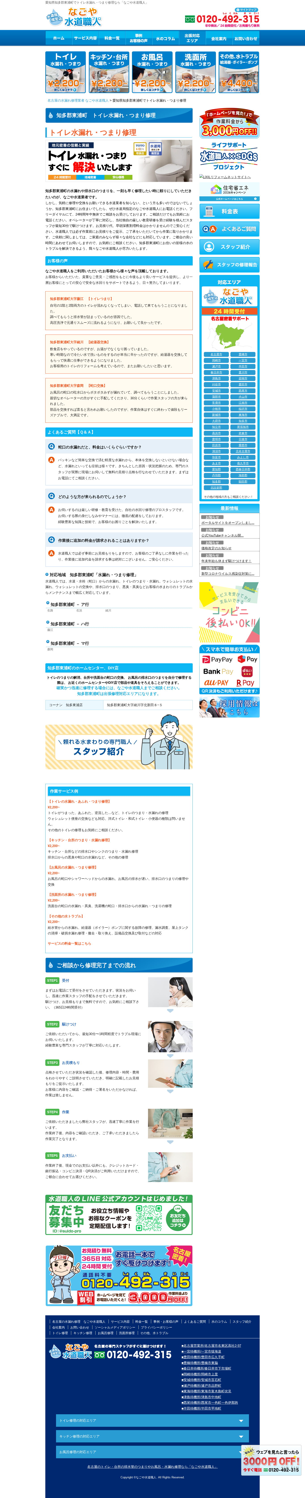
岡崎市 (216, 360)
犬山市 (243, 396)
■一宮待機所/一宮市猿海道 (201, 1351)
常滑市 (216, 402)
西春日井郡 (243, 469)
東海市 (243, 414)
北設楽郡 (216, 487)
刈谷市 (216, 384)
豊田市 (243, 384)
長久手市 (243, 463)
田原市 (216, 445)
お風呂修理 (105, 1333)
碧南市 (243, 378)
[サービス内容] (77, 38)
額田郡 (243, 481)
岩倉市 (243, 433)
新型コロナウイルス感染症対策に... (227, 573)
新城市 (216, 414)
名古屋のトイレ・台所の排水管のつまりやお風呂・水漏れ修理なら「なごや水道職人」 (152, 1467)
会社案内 (219, 38)
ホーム (58, 38)
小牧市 (216, 408)
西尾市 (243, 390)
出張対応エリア (192, 38)
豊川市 (243, 372)
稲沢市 (243, 408)
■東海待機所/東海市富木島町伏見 (206, 1391)
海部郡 (243, 475)
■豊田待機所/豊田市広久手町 (203, 1357)
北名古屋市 (243, 451)
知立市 (216, 427)
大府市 (216, 421)
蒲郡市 (216, 396)
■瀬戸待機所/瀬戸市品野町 (201, 1385)
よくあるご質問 (195, 1321)
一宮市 (243, 360)
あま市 (216, 463)
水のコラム (165, 38)
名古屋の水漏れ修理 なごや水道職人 (78, 1321)
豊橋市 (243, 354)
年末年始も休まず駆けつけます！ (226, 561)
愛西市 (243, 445)
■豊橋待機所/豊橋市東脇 (200, 1363)
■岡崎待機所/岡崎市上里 (200, 1374)
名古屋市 (216, 354)
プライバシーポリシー (156, 1327)
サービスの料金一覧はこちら (69, 943)
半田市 (243, 366)
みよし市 (243, 457)
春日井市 (216, 372)
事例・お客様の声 (138, 38)
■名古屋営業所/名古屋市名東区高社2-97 (211, 1345)
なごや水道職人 (146, 1477)
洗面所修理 (127, 1333)
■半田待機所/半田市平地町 (201, 1408)
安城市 (216, 390)
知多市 (243, 421)
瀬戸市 (216, 366)
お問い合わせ (246, 38)
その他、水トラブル (154, 1333)
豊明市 (216, 439)
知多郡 (216, 481)
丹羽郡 (216, 475)
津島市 (216, 378)
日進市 (243, 439)
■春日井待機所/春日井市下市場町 (206, 1368)
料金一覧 (112, 38)
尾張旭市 (243, 427)
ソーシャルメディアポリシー (115, 1327)
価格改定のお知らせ (216, 548)
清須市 (216, 451)
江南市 (243, 402)
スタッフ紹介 (242, 1321)
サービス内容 (85, 38)
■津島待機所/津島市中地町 (201, 1397)
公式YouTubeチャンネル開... (222, 535)
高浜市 (216, 433)
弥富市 (216, 457)
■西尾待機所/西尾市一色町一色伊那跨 (210, 1402)
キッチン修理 (82, 1333)
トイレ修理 (60, 1333)
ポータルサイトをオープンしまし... (227, 523)
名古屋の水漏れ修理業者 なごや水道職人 (78, 100)
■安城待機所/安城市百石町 (201, 1380)
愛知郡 (216, 469)
